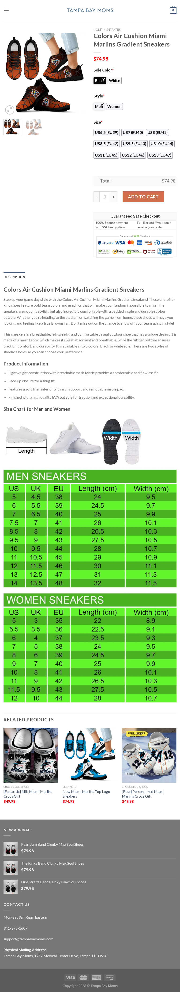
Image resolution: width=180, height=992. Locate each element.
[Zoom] (9, 110)
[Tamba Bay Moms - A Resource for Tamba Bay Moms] (90, 10)
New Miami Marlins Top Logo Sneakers (86, 794)
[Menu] (6, 10)
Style (99, 96)
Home (98, 30)
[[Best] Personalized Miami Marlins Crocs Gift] (149, 755)
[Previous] (11, 74)
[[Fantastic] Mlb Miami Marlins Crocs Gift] (31, 755)
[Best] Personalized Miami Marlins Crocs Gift (143, 794)
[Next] (79, 74)
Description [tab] (14, 277)
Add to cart (143, 196)
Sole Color (104, 70)
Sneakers (113, 30)
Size (98, 122)
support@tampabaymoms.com (28, 939)
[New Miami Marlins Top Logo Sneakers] (90, 755)
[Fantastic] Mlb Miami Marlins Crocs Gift (28, 794)
